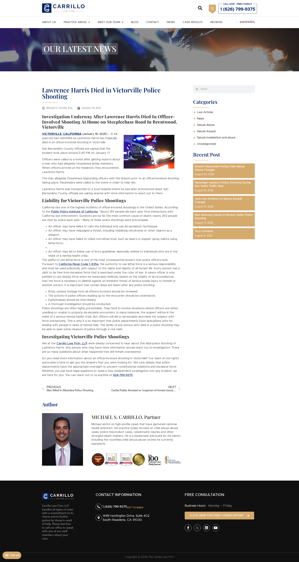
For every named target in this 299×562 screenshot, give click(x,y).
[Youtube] (215, 527)
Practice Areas (75, 22)
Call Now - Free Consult (237, 4)
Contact (152, 22)
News (171, 22)
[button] (200, 8)
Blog (134, 22)
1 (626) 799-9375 (237, 9)
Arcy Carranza (204, 231)
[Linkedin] (206, 527)
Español (248, 22)
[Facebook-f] (188, 527)
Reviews (216, 22)
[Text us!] (12, 555)
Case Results (193, 22)
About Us (49, 22)
